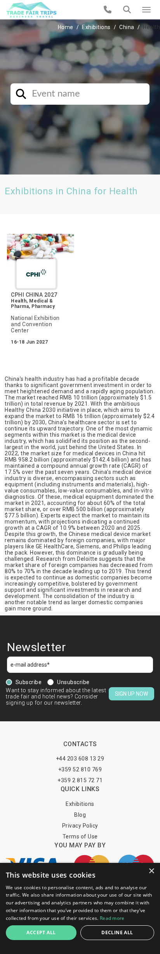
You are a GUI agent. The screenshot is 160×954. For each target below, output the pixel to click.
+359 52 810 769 (80, 769)
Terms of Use (80, 836)
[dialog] (80, 908)
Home (65, 27)
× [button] (151, 871)
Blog (80, 815)
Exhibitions (96, 27)
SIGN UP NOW (131, 694)
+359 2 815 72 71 (80, 780)
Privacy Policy (80, 826)
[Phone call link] (108, 9)
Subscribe (29, 682)
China (126, 27)
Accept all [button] (41, 932)
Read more (112, 918)
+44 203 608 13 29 (80, 758)
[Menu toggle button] (146, 9)
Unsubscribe (73, 682)
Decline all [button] (117, 932)
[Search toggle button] (127, 9)
